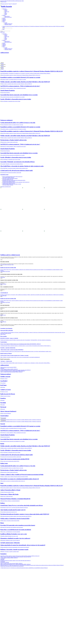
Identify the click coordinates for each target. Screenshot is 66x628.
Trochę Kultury (3, 342)
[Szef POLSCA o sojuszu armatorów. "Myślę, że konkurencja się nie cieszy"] (13, 88)
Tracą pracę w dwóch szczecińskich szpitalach (10, 179)
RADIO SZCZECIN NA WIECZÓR (8, 267)
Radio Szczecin (7, 16)
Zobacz (1, 334)
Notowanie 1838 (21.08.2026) (6, 330)
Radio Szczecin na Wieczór (6, 353)
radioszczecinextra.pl (44, 565)
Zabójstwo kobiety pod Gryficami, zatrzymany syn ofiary (11, 184)
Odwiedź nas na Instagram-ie (35, 26)
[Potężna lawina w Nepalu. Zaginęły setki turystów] (9, 142)
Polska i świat (7, 11)
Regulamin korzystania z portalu (25, 567)
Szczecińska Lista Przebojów (6, 328)
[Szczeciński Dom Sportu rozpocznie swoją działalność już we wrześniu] (12, 155)
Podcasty (3, 15)
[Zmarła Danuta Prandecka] (5, 92)
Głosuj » (4, 334)
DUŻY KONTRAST (20, 566)
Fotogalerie (3, 553)
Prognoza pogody (33, 565)
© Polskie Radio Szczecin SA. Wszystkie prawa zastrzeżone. (10, 567)
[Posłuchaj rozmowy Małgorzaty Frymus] (3, 417)
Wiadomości (4, 8)
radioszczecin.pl (38, 565)
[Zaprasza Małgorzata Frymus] (5, 396)
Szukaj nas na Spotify (52, 26)
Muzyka (3, 18)
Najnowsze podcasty (5, 374)
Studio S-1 (4, 44)
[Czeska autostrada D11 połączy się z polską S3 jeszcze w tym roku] (11, 124)
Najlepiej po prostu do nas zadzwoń (8, 26)
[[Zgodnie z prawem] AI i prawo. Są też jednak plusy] (3, 378)
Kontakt (6, 22)
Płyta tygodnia (3, 336)
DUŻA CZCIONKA (12, 566)
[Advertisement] (31, 109)
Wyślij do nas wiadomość (60, 26)
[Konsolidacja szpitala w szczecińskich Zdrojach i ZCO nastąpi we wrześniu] (13, 79)
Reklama (3, 20)
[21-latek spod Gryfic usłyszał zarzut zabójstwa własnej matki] (10, 172)
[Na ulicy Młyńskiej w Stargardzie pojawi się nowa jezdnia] (10, 101)
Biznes (6, 14)
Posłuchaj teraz (2, 566)
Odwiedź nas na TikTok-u (44, 26)
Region (6, 10)
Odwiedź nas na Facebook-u (19, 26)
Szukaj (3, 27)
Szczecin (6, 9)
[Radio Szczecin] (3, 1)
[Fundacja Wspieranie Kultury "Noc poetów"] (2, 409)
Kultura (6, 13)
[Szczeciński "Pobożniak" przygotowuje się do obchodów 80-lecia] (11, 163)
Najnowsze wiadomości (6, 120)
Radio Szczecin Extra (8, 17)
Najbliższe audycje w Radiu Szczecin (10, 255)
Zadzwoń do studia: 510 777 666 (5, 565)
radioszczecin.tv (4, 365)
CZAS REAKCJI (4, 292)
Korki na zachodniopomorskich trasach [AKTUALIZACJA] (12, 177)
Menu (3, 29)
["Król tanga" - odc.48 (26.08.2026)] (2, 387)
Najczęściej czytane (4, 174)
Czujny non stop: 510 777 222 (16, 565)
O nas (3, 21)
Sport (5, 12)
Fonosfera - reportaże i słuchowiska (7, 347)
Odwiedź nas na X (27, 26)
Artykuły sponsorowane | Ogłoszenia (10, 542)
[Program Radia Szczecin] (0, 258)
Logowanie (7, 566)
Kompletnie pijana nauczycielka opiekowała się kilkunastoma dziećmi (13, 181)
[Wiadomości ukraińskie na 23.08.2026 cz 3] (2, 404)
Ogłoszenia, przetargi (8, 24)
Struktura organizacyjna (8, 23)
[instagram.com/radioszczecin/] (5, 186)
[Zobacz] (2, 63)
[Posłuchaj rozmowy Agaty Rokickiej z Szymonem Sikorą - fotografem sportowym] (2, 400)
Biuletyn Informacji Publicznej (59, 565)
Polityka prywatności (34, 567)
